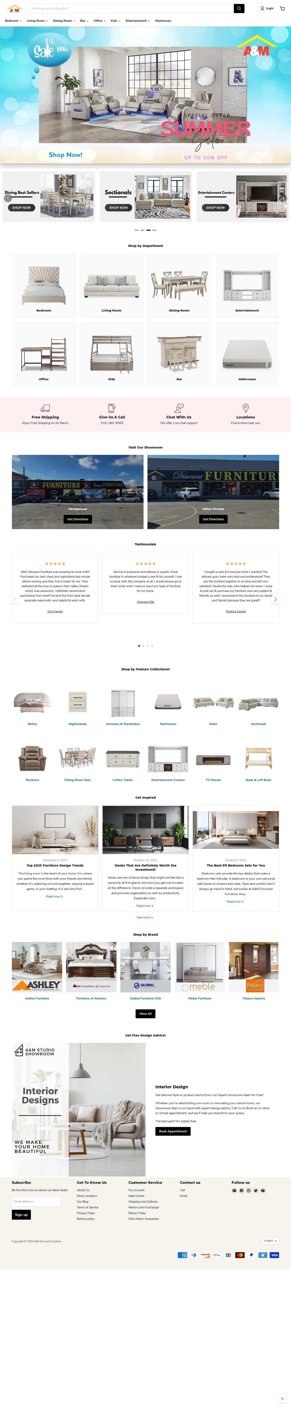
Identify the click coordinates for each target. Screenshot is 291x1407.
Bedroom (12, 21)
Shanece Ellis (145, 602)
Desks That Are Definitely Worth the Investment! (145, 868)
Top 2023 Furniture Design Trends (55, 865)
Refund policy (86, 1219)
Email (183, 1196)
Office (98, 21)
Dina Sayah (55, 611)
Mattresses (163, 21)
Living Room (36, 21)
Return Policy (137, 1213)
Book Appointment (173, 1131)
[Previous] (8, 198)
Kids (114, 21)
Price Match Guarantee (143, 1219)
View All (145, 1014)
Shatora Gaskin (236, 611)
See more (144, 917)
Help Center (136, 1196)
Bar (83, 21)
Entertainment (136, 21)
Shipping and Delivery (143, 1202)
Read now (53, 896)
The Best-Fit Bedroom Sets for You (236, 865)
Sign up (21, 1214)
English (268, 1241)
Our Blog (82, 1202)
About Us (83, 1190)
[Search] (239, 8)
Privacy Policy (86, 1213)
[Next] (283, 198)
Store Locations (87, 1196)
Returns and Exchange (143, 1207)
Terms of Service (88, 1207)
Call (182, 1190)
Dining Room (63, 21)
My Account (136, 1190)
